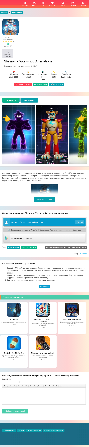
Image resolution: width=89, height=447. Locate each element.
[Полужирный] (4, 386)
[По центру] (22, 386)
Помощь (84, 5)
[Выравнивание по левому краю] (19, 386)
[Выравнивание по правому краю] (26, 386)
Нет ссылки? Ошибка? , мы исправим (66, 247)
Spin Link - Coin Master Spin (14, 353)
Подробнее (44, 286)
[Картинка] (42, 386)
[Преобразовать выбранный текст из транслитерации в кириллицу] (57, 386)
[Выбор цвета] (45, 386)
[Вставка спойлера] (60, 386)
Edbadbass (83, 254)
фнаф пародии (13, 247)
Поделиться (57, 84)
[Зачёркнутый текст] (14, 386)
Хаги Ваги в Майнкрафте (72, 319)
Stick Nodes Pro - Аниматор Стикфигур (43, 320)
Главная (25, 5)
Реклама (21, 430)
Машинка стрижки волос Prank (42, 353)
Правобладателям (34, 430)
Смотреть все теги (29, 247)
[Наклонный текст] (7, 386)
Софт (42, 5)
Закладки (52, 5)
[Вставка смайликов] (30, 386)
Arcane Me (14, 319)
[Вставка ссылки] (34, 386)
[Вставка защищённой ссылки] (38, 386)
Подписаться (40, 84)
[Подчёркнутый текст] (11, 386)
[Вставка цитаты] (53, 386)
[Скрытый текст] (49, 386)
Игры (34, 5)
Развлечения (17, 12)
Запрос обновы (22, 84)
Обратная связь (8, 430)
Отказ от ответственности (53, 430)
